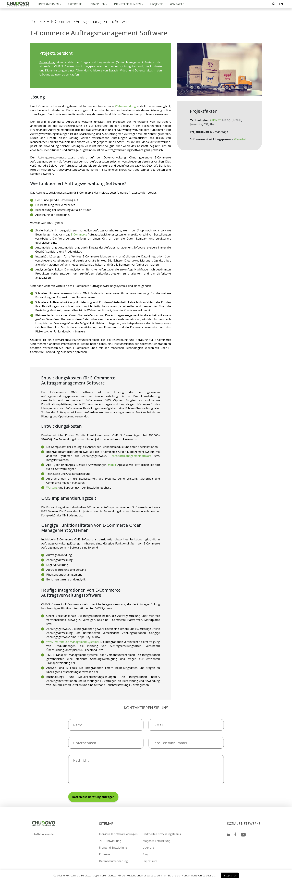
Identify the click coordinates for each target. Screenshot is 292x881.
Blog (146, 854)
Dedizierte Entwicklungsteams (162, 834)
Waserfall (240, 139)
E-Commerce (79, 234)
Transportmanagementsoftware (130, 456)
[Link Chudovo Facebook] (235, 834)
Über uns (148, 847)
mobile (112, 465)
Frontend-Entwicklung (113, 847)
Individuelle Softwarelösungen (118, 834)
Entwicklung (47, 62)
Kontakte (176, 4)
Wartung (52, 487)
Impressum (150, 861)
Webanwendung (125, 106)
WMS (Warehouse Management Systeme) (72, 642)
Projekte (156, 4)
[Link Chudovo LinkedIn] (228, 834)
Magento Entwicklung (156, 841)
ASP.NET (215, 120)
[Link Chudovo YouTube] (243, 834)
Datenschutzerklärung (113, 861)
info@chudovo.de (43, 834)
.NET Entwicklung (110, 841)
